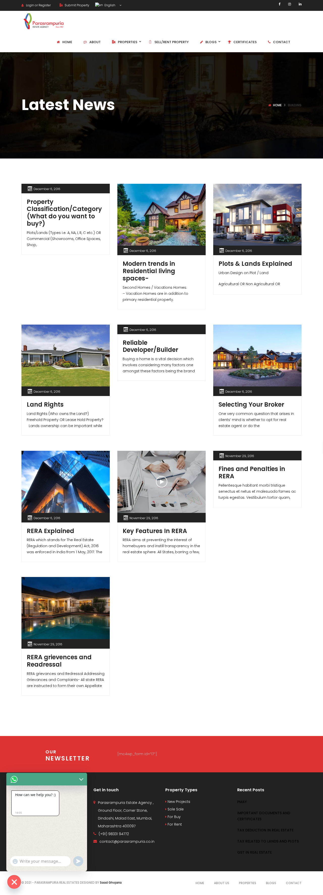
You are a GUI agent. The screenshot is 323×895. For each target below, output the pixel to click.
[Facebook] (279, 4)
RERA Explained (50, 531)
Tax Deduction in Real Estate (265, 830)
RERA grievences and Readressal (59, 661)
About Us (221, 883)
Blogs (271, 883)
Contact (294, 883)
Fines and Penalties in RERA (252, 472)
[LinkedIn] (300, 4)
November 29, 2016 (143, 518)
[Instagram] (289, 4)
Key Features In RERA (155, 531)
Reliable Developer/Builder (150, 346)
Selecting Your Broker (251, 404)
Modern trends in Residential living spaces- (149, 270)
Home (277, 105)
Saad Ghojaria (111, 882)
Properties (247, 883)
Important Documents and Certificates (263, 816)
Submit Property (76, 5)
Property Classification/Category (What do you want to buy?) (64, 213)
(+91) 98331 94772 (114, 833)
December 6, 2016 (47, 189)
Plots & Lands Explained (255, 263)
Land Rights (45, 404)
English (109, 5)
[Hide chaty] (14, 882)
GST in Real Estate (254, 852)
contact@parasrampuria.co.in (126, 841)
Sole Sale (175, 809)
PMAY (242, 801)
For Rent (174, 824)
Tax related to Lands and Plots (268, 841)
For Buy (174, 816)
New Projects (178, 801)
